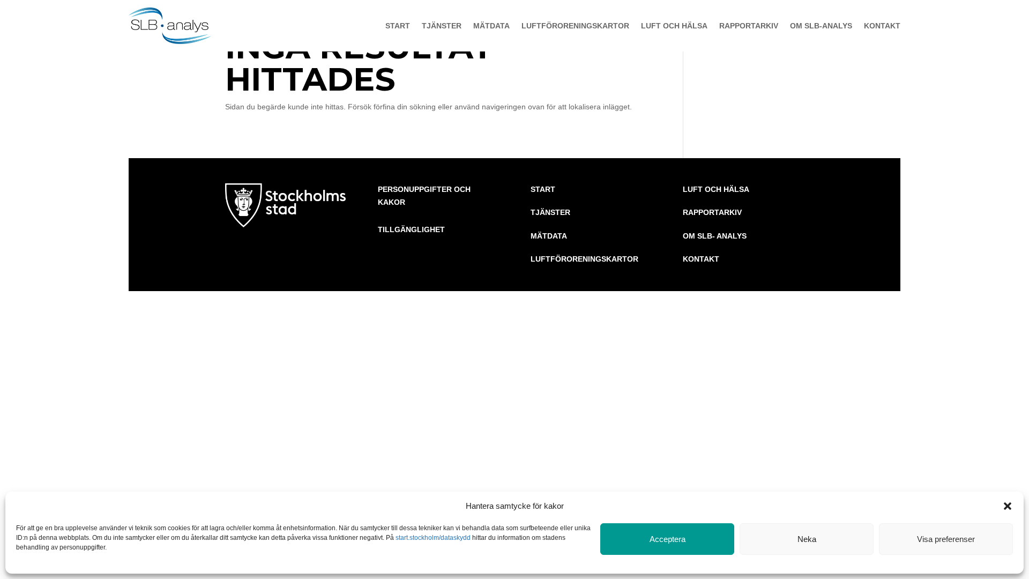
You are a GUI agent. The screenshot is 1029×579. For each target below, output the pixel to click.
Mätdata (491, 25)
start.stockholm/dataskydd (433, 537)
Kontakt (882, 25)
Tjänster (441, 25)
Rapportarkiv (748, 25)
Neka (806, 539)
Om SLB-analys (821, 25)
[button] (1007, 506)
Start (397, 25)
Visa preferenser (946, 539)
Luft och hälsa (674, 25)
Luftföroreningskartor (575, 25)
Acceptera (667, 539)
